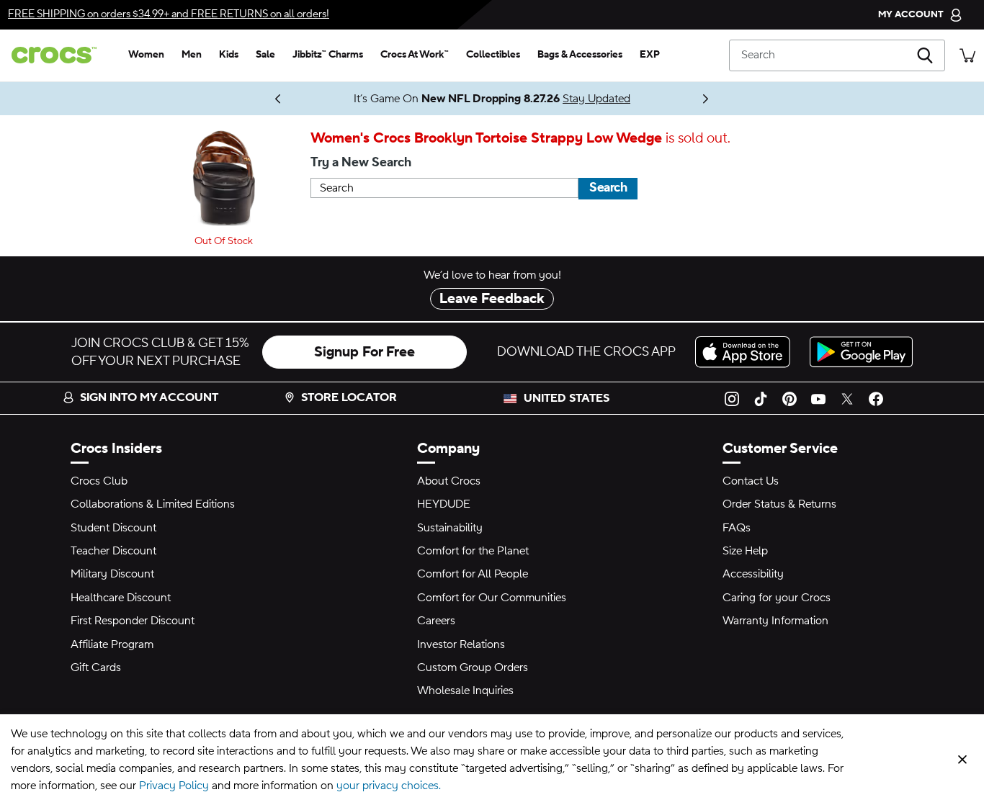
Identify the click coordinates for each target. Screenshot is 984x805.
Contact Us (751, 481)
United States (566, 398)
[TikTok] (760, 398)
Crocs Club (99, 481)
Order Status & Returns (779, 504)
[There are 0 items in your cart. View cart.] (967, 55)
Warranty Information (775, 620)
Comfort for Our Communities (491, 597)
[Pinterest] (789, 398)
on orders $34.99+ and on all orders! (168, 14)
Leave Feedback (492, 298)
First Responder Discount (132, 620)
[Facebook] (876, 398)
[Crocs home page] (60, 55)
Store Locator (349, 397)
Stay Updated (596, 98)
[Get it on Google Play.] (861, 351)
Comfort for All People (472, 574)
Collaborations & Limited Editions (153, 504)
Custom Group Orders (472, 667)
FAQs (737, 528)
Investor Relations (461, 644)
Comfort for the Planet (473, 551)
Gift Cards (96, 667)
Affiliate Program (112, 644)
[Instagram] (732, 398)
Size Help (745, 551)
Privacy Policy (174, 785)
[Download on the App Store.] (746, 351)
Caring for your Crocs (777, 597)
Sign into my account (149, 397)
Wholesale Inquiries (465, 690)
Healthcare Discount (121, 597)
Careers (436, 620)
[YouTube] (818, 398)
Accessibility (753, 574)
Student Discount (113, 528)
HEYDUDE (443, 504)
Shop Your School (247, 98)
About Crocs (448, 481)
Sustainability (450, 528)
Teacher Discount (113, 551)
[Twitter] (847, 398)
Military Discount (112, 574)
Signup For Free (364, 352)
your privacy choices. (388, 785)
